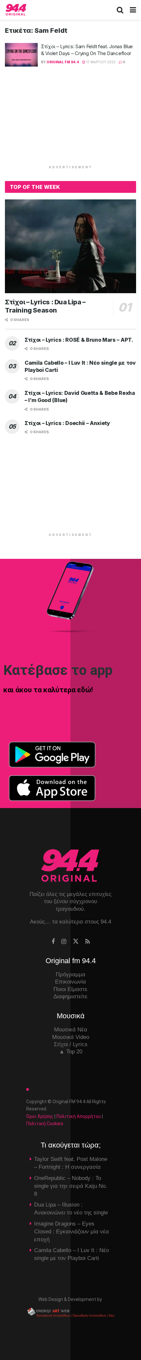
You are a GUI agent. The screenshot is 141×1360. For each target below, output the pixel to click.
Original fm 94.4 (63, 62)
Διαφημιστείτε (70, 996)
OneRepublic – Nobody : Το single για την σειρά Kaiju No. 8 (70, 1186)
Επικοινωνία (70, 982)
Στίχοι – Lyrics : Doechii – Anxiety (67, 423)
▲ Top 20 (70, 1051)
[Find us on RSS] (87, 941)
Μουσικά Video (70, 1037)
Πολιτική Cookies (44, 1123)
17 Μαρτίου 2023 (100, 62)
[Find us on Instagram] (63, 941)
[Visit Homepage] (16, 9)
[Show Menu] (133, 10)
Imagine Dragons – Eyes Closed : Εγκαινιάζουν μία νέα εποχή (71, 1232)
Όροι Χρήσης (39, 1116)
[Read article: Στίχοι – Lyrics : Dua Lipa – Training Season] (70, 246)
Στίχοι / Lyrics (71, 1044)
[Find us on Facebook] (53, 941)
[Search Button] (120, 10)
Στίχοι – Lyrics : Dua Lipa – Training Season (45, 306)
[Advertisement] (70, 119)
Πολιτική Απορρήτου (78, 1116)
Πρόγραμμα (70, 974)
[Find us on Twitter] (76, 941)
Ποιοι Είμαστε (70, 989)
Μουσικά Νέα (70, 1029)
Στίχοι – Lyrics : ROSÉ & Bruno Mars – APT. (79, 339)
